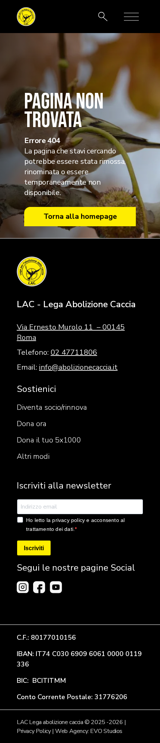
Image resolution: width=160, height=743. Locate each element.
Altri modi (33, 456)
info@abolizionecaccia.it (78, 367)
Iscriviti (34, 548)
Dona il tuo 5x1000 (49, 440)
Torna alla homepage (80, 216)
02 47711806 (74, 352)
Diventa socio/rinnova (52, 407)
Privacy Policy (34, 731)
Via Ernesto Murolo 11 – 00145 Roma (71, 332)
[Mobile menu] (131, 16)
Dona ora (32, 424)
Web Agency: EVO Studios (88, 731)
